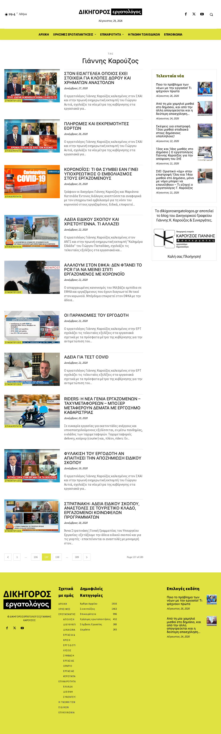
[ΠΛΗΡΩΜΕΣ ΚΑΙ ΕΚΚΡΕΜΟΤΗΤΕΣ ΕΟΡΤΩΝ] (32, 136)
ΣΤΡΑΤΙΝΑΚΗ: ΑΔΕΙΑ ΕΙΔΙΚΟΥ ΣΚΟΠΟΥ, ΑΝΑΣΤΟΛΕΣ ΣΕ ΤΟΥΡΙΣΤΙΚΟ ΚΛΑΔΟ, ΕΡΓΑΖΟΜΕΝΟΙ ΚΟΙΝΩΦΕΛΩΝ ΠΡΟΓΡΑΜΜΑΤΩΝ (101, 510)
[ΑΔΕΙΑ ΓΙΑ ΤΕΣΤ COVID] (32, 369)
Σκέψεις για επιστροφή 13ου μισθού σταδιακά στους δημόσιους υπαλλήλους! (173, 131)
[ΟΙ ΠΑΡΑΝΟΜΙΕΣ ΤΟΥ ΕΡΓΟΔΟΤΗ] (32, 327)
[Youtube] (202, 14)
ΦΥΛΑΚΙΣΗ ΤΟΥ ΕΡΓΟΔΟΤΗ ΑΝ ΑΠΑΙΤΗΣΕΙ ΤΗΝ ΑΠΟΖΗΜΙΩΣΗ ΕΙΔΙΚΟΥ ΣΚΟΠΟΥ (102, 458)
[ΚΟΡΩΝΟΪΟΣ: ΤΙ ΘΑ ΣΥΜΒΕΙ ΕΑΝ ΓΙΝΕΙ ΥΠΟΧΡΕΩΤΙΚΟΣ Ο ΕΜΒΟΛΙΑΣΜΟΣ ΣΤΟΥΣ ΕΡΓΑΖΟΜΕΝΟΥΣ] (32, 181)
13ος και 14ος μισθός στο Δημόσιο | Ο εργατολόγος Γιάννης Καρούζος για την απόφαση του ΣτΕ (174, 154)
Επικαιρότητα (13, 151)
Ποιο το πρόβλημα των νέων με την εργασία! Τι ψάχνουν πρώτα (173, 88)
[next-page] (86, 557)
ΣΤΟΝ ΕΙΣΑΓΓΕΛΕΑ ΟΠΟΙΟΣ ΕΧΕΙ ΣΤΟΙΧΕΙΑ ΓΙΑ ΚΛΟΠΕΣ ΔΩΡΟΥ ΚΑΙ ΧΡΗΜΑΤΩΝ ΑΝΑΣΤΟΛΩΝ (97, 78)
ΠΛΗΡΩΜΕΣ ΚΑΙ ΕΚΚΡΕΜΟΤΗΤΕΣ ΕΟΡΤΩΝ (96, 126)
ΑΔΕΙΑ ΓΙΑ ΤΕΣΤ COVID (86, 357)
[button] (211, 14)
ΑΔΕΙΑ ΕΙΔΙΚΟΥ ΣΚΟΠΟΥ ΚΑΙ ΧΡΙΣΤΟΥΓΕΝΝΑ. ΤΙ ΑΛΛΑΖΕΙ (91, 221)
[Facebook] (186, 14)
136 (36, 557)
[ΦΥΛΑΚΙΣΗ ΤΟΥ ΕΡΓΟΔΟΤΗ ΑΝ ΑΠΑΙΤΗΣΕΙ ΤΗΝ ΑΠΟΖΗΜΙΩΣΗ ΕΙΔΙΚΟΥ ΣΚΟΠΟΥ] (32, 465)
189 (77, 557)
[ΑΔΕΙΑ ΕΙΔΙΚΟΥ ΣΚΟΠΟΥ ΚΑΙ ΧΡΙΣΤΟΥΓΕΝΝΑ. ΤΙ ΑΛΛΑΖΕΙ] (32, 231)
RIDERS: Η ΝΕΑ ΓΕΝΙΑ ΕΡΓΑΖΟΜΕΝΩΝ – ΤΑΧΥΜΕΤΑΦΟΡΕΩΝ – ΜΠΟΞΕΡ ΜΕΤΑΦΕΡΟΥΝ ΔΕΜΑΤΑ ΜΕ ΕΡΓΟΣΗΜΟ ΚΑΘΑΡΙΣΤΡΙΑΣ (102, 405)
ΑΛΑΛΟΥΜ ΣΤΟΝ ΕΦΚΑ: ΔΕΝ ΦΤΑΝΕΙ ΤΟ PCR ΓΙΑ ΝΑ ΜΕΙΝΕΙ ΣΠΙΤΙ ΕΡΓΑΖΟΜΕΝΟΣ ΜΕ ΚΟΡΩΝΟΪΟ (103, 270)
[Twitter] (194, 14)
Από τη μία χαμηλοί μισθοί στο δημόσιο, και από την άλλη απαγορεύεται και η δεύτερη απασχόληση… (175, 108)
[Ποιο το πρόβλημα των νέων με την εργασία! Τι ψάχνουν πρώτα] (205, 89)
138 (57, 557)
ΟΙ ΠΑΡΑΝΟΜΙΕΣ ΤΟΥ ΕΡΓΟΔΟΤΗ (96, 315)
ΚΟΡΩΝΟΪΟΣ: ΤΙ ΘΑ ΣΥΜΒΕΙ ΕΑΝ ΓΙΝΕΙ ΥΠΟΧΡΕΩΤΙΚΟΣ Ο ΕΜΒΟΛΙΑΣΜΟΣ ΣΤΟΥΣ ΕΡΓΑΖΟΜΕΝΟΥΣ (101, 174)
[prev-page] (8, 557)
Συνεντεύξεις (13, 100)
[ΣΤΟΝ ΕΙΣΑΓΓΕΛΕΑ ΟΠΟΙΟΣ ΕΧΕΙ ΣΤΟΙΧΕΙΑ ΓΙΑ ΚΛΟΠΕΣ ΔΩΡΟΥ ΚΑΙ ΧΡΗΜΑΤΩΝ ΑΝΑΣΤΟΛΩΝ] (32, 85)
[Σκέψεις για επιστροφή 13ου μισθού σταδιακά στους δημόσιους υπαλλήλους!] (205, 131)
